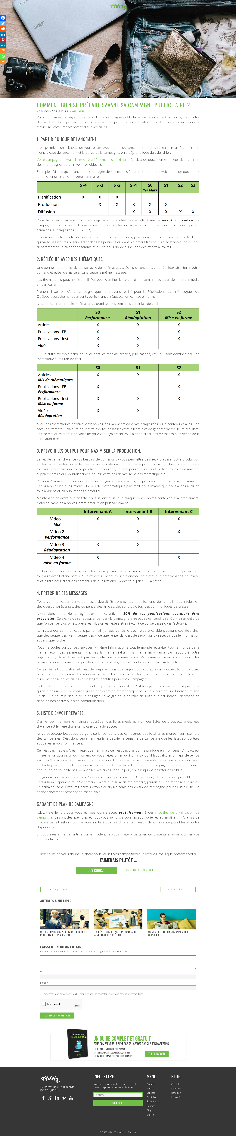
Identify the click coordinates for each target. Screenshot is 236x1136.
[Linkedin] (3, 34)
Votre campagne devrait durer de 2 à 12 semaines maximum (83, 159)
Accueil (150, 1084)
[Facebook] (3, 18)
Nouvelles (176, 1088)
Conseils (175, 1084)
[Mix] (3, 50)
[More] (3, 61)
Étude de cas (153, 1101)
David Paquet (78, 110)
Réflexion (176, 1092)
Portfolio (151, 1097)
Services (151, 1092)
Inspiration (176, 1097)
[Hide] (1, 67)
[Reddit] (3, 29)
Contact (151, 1105)
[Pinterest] (3, 39)
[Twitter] (3, 23)
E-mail (44, 982)
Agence (150, 1088)
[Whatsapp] (3, 56)
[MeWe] (3, 45)
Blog (149, 1110)
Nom (43, 971)
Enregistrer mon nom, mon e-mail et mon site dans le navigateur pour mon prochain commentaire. (93, 993)
